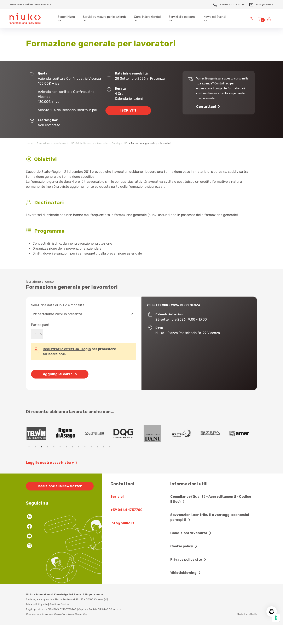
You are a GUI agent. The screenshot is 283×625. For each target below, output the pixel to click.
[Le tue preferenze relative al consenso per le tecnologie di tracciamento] (276, 618)
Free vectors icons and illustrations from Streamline (56, 614)
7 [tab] (66, 447)
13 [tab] (104, 447)
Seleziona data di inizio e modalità (57, 305)
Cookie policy (182, 546)
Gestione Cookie (59, 604)
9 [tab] (79, 447)
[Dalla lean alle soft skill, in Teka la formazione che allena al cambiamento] (98, 433)
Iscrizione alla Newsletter (60, 486)
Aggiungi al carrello (60, 374)
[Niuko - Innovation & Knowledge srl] (25, 18)
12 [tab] (97, 447)
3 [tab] (41, 447)
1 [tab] (29, 447)
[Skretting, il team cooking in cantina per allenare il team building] (69, 433)
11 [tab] (91, 447)
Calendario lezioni (129, 99)
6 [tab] (60, 447)
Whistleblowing (183, 573)
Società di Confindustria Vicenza (30, 4)
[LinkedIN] (29, 517)
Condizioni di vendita (189, 533)
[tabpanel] (40, 433)
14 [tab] (110, 447)
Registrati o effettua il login (67, 349)
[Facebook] (29, 527)
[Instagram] (29, 546)
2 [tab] (35, 447)
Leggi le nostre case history (50, 463)
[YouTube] (29, 536)
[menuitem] (68, 19)
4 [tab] (48, 447)
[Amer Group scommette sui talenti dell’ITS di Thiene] (127, 433)
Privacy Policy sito (37, 604)
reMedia (252, 614)
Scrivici (117, 497)
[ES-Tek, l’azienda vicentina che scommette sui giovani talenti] (156, 433)
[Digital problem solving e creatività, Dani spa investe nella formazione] (40, 433)
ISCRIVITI (128, 110)
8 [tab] (72, 447)
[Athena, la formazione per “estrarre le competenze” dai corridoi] (214, 433)
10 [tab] (85, 447)
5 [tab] (54, 447)
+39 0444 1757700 (231, 4)
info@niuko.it (264, 4)
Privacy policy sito (186, 559)
